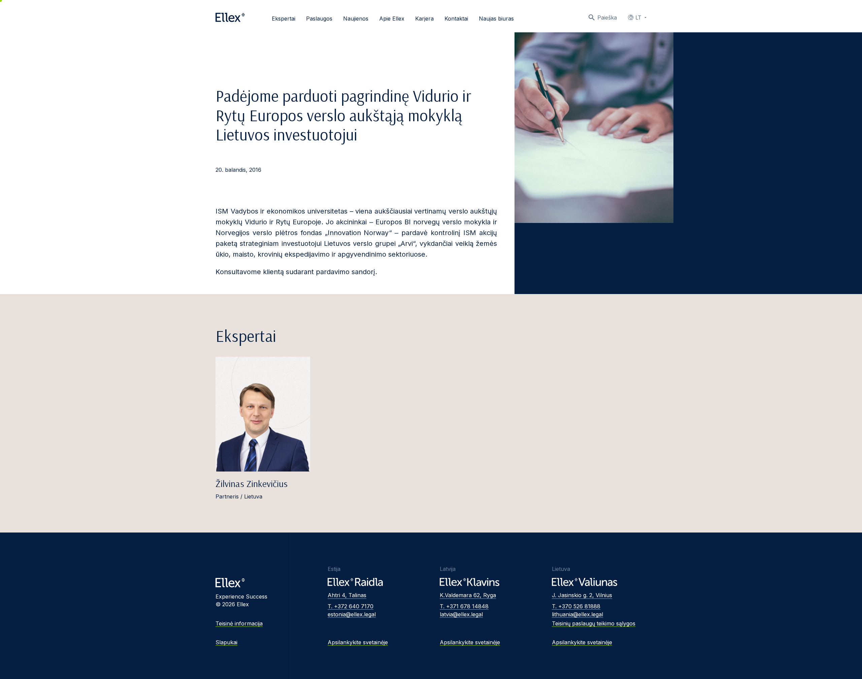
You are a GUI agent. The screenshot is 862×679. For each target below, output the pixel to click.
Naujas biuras (496, 18)
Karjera (424, 18)
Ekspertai (283, 18)
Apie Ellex (391, 18)
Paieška (607, 17)
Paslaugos (319, 18)
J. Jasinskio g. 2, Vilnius (582, 595)
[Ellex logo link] (230, 17)
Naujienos (355, 18)
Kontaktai (456, 18)
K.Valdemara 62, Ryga (468, 595)
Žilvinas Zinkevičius (252, 483)
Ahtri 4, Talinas (347, 595)
